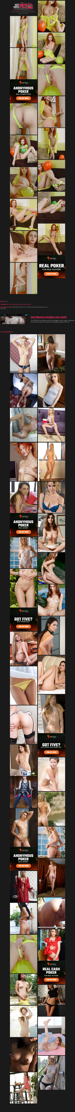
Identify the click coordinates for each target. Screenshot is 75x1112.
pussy (13, 304)
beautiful (28, 304)
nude (10, 304)
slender (23, 304)
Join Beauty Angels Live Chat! (49, 317)
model (19, 304)
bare (16, 304)
